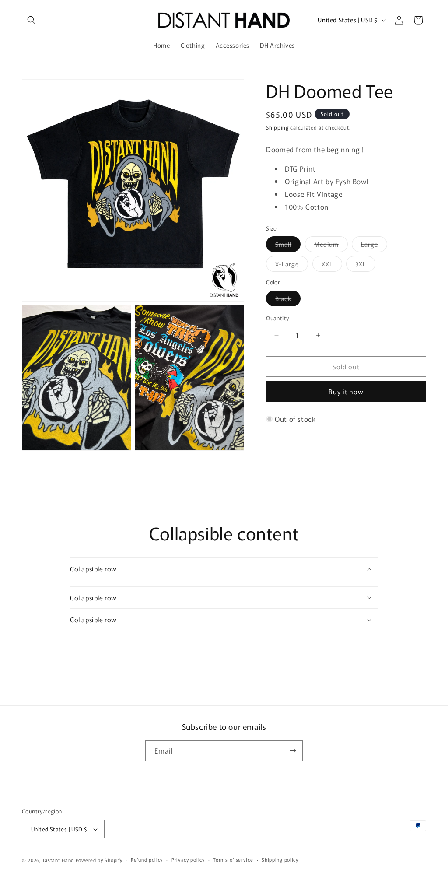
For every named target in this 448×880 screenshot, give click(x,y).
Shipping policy (280, 859)
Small (288, 245)
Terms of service (233, 859)
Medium (331, 245)
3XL (365, 265)
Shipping (277, 127)
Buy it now (346, 391)
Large (374, 245)
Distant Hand (58, 859)
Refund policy (147, 859)
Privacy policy (188, 859)
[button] (31, 20)
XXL (332, 265)
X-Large (291, 265)
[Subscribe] (292, 750)
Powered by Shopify (99, 859)
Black (288, 300)
